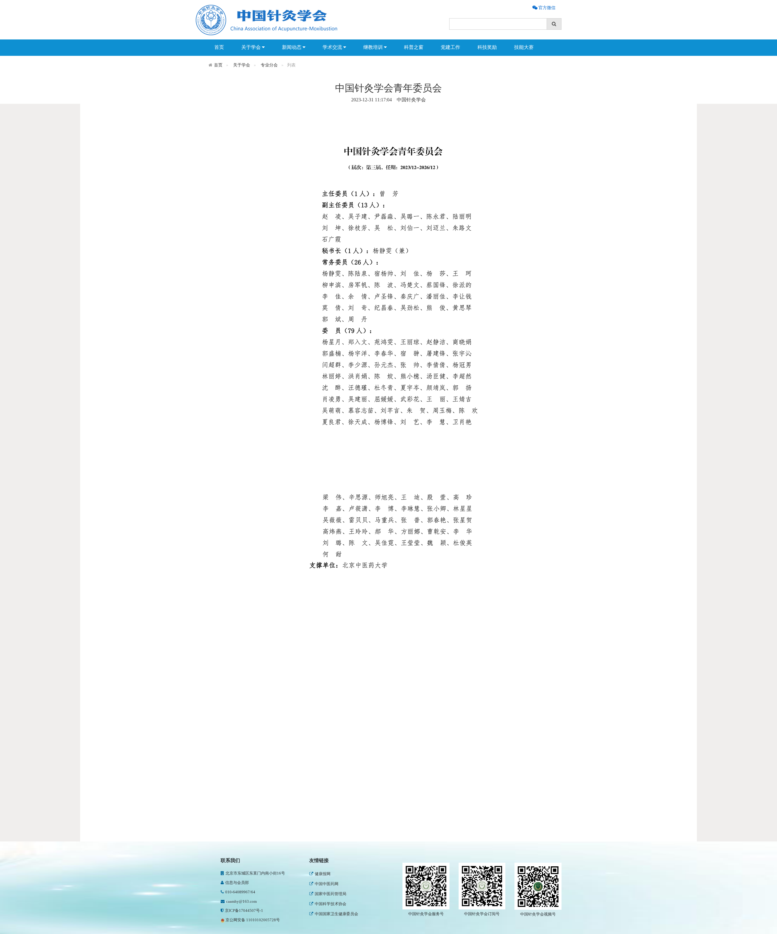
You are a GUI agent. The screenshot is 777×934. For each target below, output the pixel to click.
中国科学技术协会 (330, 904)
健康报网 (323, 873)
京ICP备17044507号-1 (244, 910)
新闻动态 (292, 47)
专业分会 (269, 65)
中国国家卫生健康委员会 (336, 914)
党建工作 (450, 47)
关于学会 (251, 47)
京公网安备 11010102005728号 (252, 920)
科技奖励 (487, 47)
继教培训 (373, 47)
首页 (219, 47)
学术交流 (333, 47)
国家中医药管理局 (330, 894)
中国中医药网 (326, 884)
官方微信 (546, 7)
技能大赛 (524, 47)
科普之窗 (413, 47)
